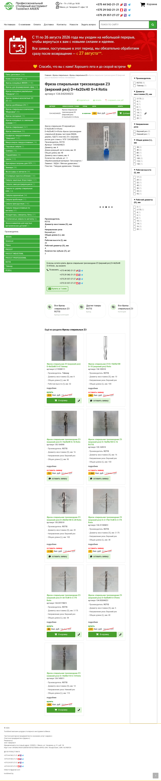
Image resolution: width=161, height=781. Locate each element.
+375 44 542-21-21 (108, 4)
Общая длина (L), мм (143, 141)
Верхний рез (50, 232)
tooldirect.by (8, 773)
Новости (74, 24)
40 (46, 237)
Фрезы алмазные (15, 131)
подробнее (51, 388)
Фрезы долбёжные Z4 (17, 105)
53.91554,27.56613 (13, 752)
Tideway (9, 266)
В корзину (62, 400)
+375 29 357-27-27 (108, 15)
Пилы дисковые (15, 74)
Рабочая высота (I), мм (142, 171)
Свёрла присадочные (17, 204)
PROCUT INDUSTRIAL (15, 253)
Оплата (37, 24)
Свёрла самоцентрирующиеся (20, 184)
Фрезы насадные (15, 116)
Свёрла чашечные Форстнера (21, 180)
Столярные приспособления (20, 176)
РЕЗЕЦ (8, 270)
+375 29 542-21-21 (108, 9)
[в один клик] (145, 113)
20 (46, 243)
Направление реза (141, 125)
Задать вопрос (88, 24)
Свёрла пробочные (16, 199)
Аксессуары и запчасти (18, 172)
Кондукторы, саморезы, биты (20, 215)
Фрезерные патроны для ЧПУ (20, 163)
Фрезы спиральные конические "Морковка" (20, 110)
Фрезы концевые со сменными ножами (19, 121)
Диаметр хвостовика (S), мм (143, 92)
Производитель (143, 78)
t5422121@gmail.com (12, 770)
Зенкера (11, 167)
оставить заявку (100, 400)
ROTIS (8, 262)
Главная (48, 75)
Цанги (10, 159)
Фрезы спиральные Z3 (78, 75)
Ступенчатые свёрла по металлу (21, 219)
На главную (9, 24)
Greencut (9, 241)
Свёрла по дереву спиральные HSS (19, 189)
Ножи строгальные (16, 79)
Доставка (49, 24)
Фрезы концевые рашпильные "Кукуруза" (19, 92)
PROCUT (9, 249)
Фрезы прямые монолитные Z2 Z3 (19, 99)
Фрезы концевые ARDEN (19, 83)
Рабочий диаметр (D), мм (143, 201)
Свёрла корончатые (16, 195)
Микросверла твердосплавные (21, 142)
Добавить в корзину (131, 113)
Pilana (8, 245)
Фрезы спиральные (16, 127)
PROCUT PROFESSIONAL (16, 258)
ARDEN (8, 237)
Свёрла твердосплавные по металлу (18, 209)
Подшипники (13, 155)
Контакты (61, 24)
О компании (24, 24)
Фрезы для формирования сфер (21, 87)
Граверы (11, 151)
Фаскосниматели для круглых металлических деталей (19, 224)
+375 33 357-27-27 (68, 283)
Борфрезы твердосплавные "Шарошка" (18, 136)
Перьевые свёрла (14, 146)
